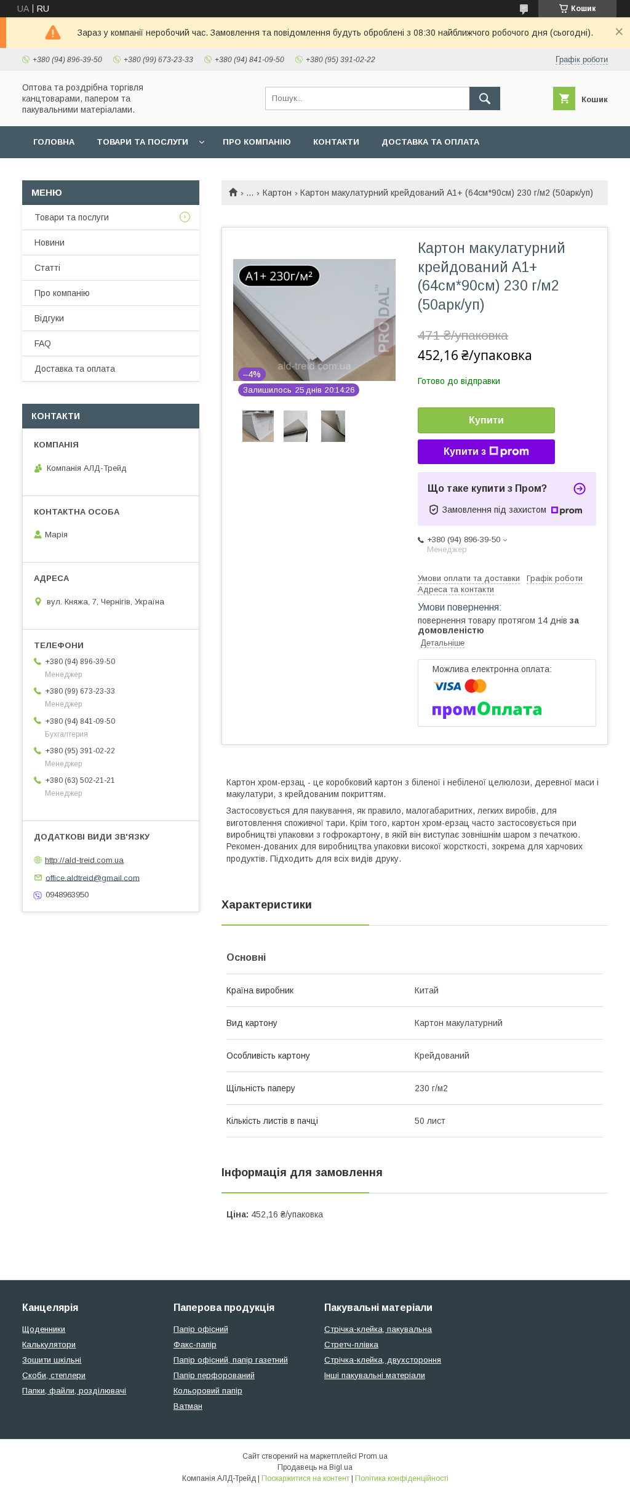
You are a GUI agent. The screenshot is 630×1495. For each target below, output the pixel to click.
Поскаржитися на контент (305, 1478)
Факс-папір (195, 1344)
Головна (53, 141)
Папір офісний (200, 1329)
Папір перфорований (214, 1375)
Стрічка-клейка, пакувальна (378, 1329)
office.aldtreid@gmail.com (93, 877)
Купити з (465, 451)
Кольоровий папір (207, 1390)
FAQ (42, 343)
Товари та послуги (142, 141)
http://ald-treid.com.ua (84, 860)
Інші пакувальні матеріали (374, 1375)
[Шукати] (484, 98)
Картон (277, 193)
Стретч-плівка (351, 1344)
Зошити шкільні (51, 1360)
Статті (47, 268)
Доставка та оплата (430, 141)
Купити (486, 420)
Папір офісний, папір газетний (230, 1360)
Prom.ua (373, 1456)
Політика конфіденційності (402, 1478)
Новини (49, 242)
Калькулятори (49, 1344)
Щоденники (43, 1329)
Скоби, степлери (54, 1375)
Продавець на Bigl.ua (315, 1467)
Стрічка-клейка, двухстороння (382, 1360)
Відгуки (49, 318)
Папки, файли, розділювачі (74, 1390)
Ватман (187, 1406)
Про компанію (257, 141)
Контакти (336, 141)
